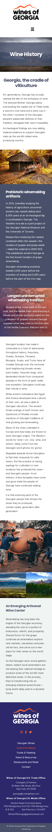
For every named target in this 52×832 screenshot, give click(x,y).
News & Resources (26, 757)
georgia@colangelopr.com (26, 793)
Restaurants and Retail (26, 762)
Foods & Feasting (26, 752)
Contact (26, 766)
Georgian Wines (26, 743)
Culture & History (26, 747)
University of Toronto (22, 231)
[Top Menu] (32, 29)
